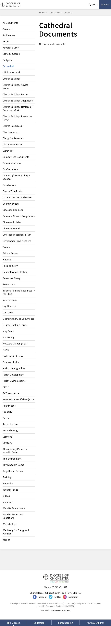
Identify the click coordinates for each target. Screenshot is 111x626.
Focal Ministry (10, 265)
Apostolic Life (10, 47)
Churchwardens (11, 132)
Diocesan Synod (11, 228)
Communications (12, 163)
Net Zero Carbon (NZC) (15, 343)
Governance (9, 284)
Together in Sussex (13, 471)
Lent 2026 (8, 312)
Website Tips (9, 524)
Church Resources (12, 125)
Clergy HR (8, 150)
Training (7, 477)
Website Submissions (14, 508)
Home (44, 12)
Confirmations (10, 169)
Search (94, 4)
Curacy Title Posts (12, 191)
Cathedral (68, 12)
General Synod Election (15, 272)
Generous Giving (11, 278)
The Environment (12, 458)
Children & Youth (12, 72)
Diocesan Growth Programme (19, 216)
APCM (6, 41)
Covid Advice (9, 185)
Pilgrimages (9, 405)
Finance (7, 259)
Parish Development (13, 374)
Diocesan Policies (12, 222)
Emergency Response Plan (17, 234)
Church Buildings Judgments (18, 100)
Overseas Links (11, 362)
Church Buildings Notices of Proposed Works (18, 108)
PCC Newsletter (11, 393)
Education (39, 622)
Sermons (7, 436)
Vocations (8, 502)
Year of (6, 539)
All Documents (10, 22)
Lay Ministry (9, 306)
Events (6, 247)
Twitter (57, 597)
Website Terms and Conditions (13, 516)
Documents (55, 12)
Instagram (73, 597)
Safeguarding (65, 622)
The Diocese (13, 622)
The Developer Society (60, 610)
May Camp (8, 331)
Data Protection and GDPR (17, 197)
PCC (5, 387)
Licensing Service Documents (18, 318)
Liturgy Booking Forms (15, 325)
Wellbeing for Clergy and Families (16, 532)
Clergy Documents (12, 144)
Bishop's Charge (11, 53)
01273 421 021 (59, 587)
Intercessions (10, 300)
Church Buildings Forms (15, 94)
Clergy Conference (12, 138)
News (6, 349)
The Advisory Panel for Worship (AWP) (15, 450)
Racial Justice (10, 424)
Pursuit (6, 418)
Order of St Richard (13, 356)
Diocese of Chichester (10, 4)
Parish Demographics (14, 368)
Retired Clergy (10, 430)
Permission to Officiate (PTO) (19, 399)
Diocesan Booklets (13, 210)
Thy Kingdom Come (13, 464)
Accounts (8, 29)
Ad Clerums (9, 35)
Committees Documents (16, 157)
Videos (6, 496)
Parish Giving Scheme (14, 380)
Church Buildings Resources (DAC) (17, 118)
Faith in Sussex (10, 253)
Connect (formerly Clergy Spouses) (16, 177)
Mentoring (8, 337)
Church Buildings (12, 78)
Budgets (7, 60)
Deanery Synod (11, 203)
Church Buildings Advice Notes (15, 86)
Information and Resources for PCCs (17, 292)
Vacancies (8, 483)
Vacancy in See (10, 489)
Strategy (7, 443)
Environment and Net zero (17, 241)
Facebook (42, 597)
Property (7, 411)
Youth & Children (95, 622)
